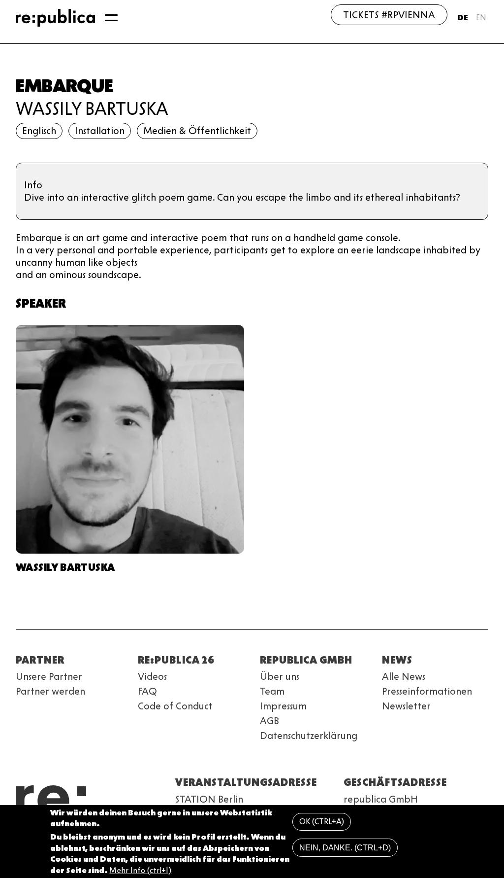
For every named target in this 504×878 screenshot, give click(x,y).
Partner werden (50, 691)
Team (272, 691)
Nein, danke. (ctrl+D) (345, 847)
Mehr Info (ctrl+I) (140, 870)
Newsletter (406, 706)
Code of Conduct (175, 706)
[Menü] (111, 17)
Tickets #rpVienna (389, 15)
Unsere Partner (49, 676)
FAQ (147, 691)
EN (481, 17)
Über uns (279, 676)
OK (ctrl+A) (321, 821)
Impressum (283, 706)
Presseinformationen (427, 691)
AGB (269, 721)
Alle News (403, 676)
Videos (152, 676)
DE (462, 17)
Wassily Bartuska (92, 108)
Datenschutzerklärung (308, 735)
